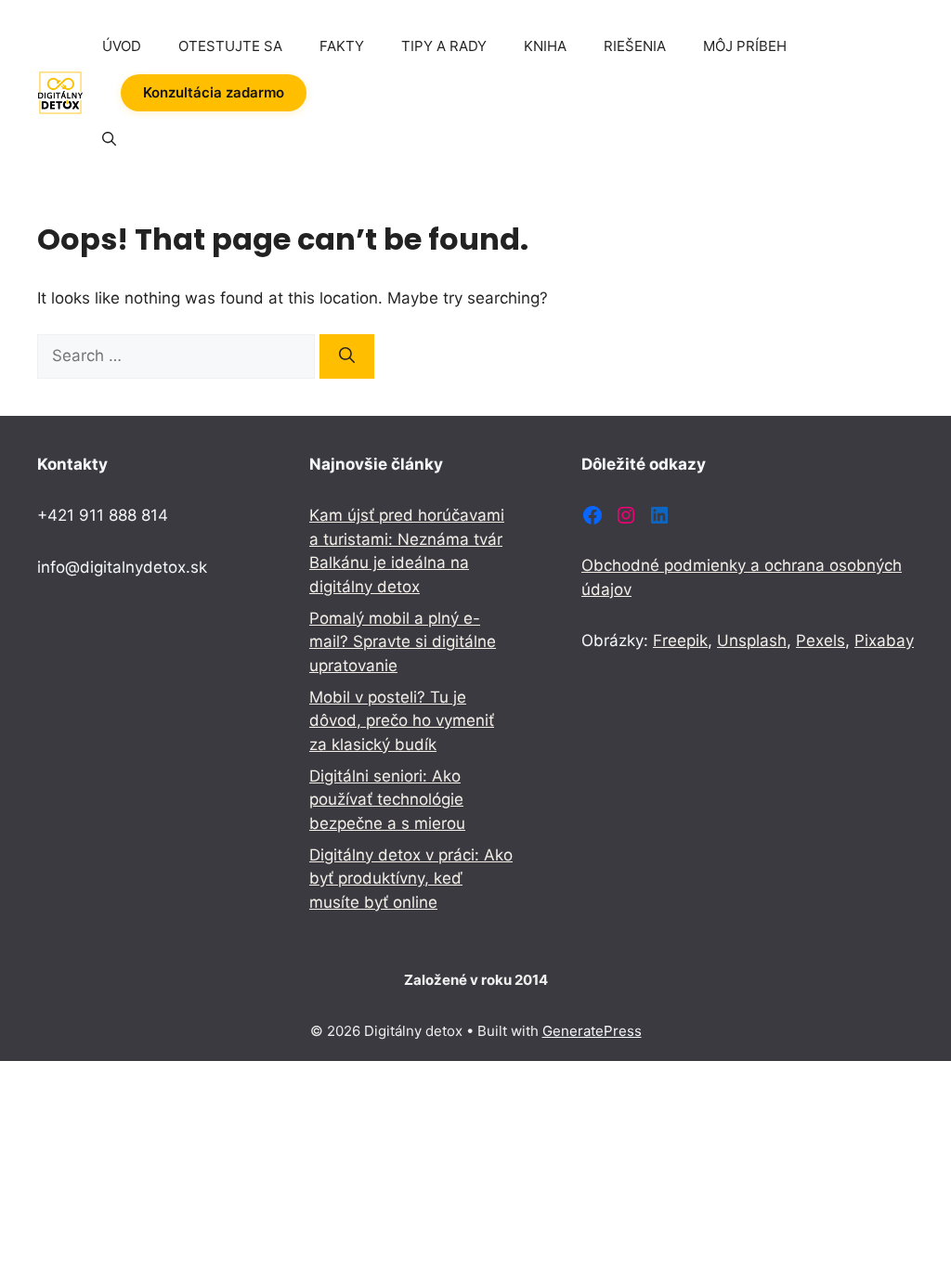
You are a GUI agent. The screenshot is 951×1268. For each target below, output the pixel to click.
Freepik (680, 640)
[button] (109, 139)
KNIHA (545, 46)
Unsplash (752, 640)
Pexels (820, 640)
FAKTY (341, 46)
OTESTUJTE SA (230, 46)
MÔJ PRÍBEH (745, 46)
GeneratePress (592, 1031)
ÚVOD (121, 46)
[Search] (346, 356)
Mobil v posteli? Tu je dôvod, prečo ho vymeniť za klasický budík (401, 721)
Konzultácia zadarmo (213, 92)
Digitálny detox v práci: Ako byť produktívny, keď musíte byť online (411, 879)
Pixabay (884, 640)
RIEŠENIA (635, 46)
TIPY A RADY (444, 46)
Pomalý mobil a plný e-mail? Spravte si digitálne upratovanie (402, 642)
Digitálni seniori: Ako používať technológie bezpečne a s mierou (387, 800)
